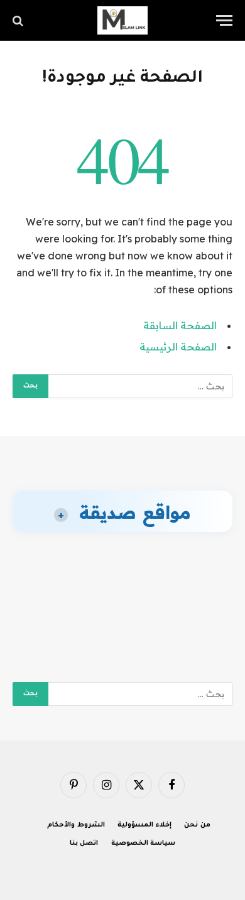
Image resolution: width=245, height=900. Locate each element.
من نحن (197, 825)
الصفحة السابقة (180, 325)
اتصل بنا (84, 843)
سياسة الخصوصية (143, 843)
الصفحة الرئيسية (178, 346)
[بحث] (19, 20)
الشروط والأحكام (76, 825)
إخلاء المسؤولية (144, 825)
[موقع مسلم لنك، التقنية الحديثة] (122, 20)
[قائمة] (224, 20)
